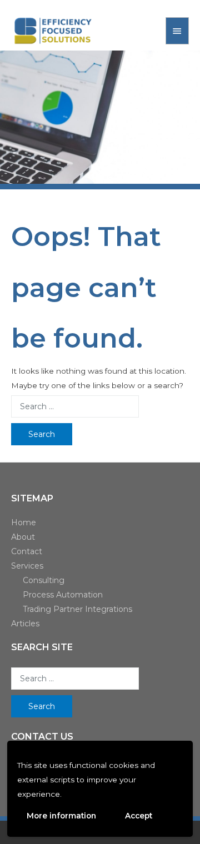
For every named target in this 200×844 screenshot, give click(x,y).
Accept (138, 815)
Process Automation (63, 595)
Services (27, 566)
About (23, 537)
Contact (26, 551)
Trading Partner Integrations (77, 609)
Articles (25, 624)
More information (61, 815)
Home (23, 523)
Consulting (43, 580)
